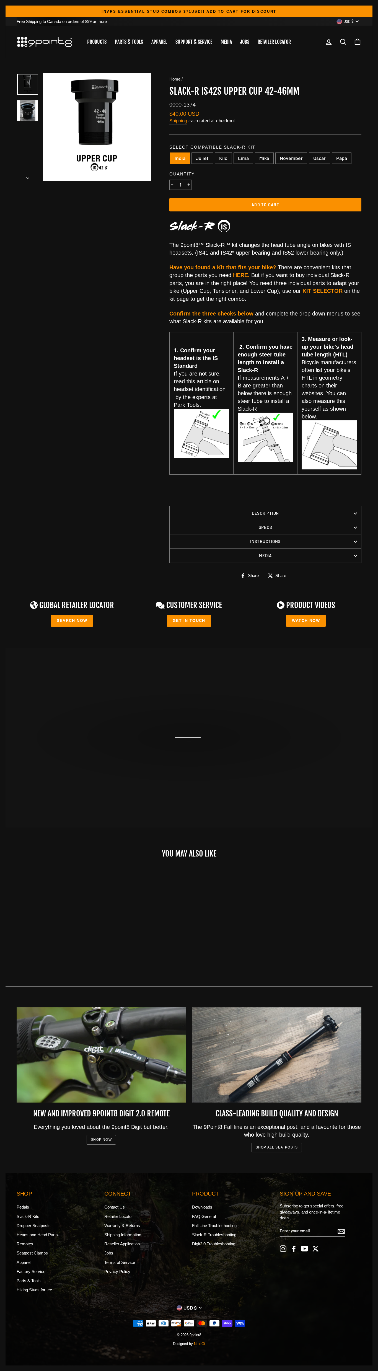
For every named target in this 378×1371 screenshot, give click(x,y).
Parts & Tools (129, 42)
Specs (265, 527)
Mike (264, 158)
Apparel (159, 42)
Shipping (178, 120)
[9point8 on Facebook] (294, 1248)
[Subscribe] (341, 1231)
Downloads (202, 1207)
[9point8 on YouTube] (304, 1248)
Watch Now (306, 620)
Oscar (319, 158)
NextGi (199, 1344)
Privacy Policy (117, 1271)
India (180, 158)
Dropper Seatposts (34, 1225)
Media (226, 42)
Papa (341, 158)
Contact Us (114, 1207)
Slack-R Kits (28, 1216)
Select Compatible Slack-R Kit (212, 147)
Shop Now (101, 1140)
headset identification (200, 389)
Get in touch (189, 620)
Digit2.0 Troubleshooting (213, 1243)
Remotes (25, 1243)
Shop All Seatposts (277, 1147)
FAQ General (204, 1216)
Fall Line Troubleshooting (214, 1225)
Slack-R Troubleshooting (214, 1234)
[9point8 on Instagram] (283, 1248)
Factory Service (31, 1271)
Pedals (23, 1207)
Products (97, 42)
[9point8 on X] (315, 1248)
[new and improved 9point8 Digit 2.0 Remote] (101, 1055)
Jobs (244, 42)
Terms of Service (119, 1262)
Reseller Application (122, 1243)
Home (174, 79)
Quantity (182, 174)
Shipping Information (122, 1234)
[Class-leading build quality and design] (276, 1055)
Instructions (265, 541)
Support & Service (193, 42)
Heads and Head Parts (37, 1234)
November (291, 158)
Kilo (223, 158)
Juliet (202, 158)
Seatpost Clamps (32, 1253)
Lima (243, 158)
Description (265, 513)
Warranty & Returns (122, 1225)
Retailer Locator (274, 42)
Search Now (72, 620)
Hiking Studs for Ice (34, 1289)
